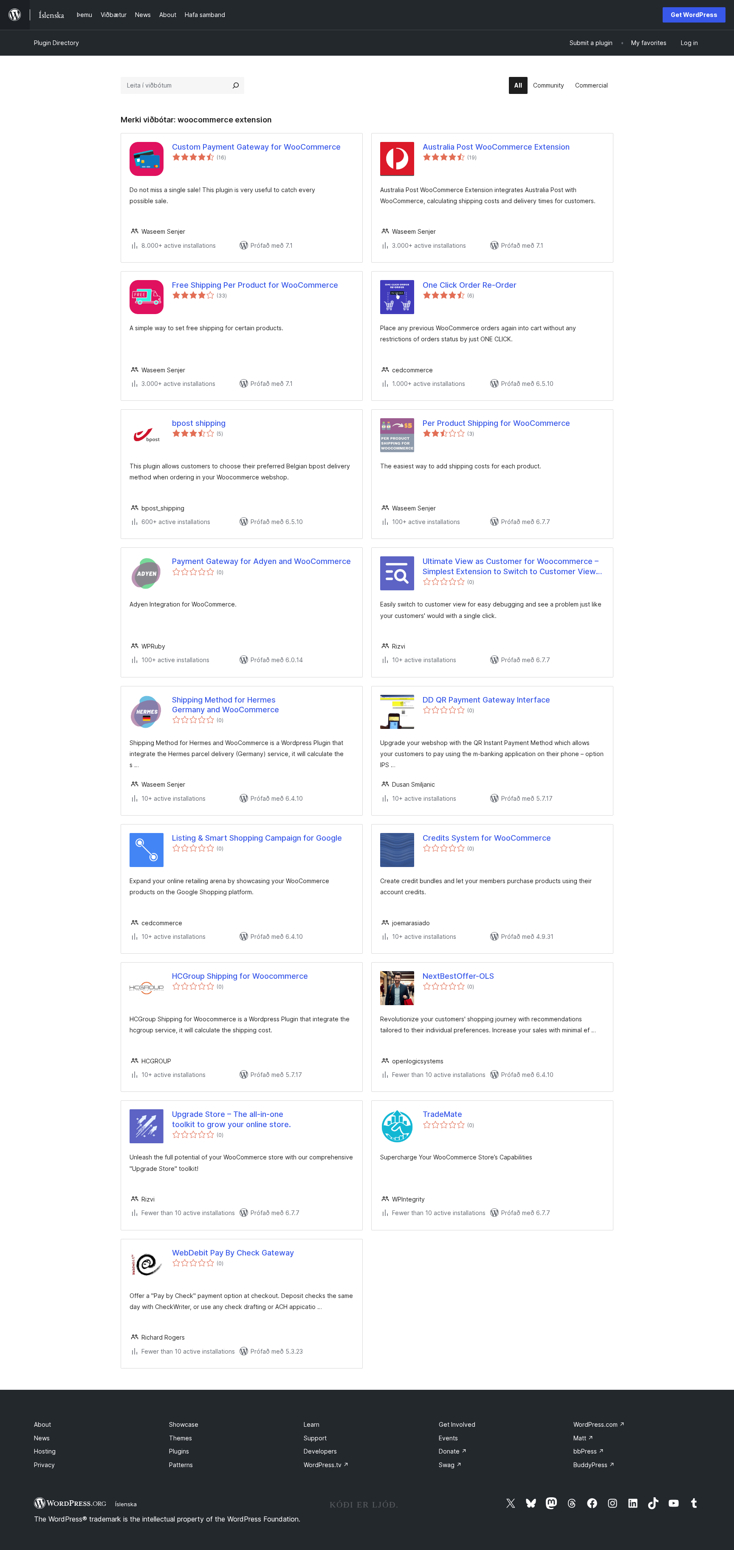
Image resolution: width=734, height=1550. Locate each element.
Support (315, 1438)
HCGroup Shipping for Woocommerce (240, 976)
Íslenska (126, 1504)
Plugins (179, 1451)
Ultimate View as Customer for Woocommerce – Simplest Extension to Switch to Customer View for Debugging (510, 566)
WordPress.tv (326, 1464)
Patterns (181, 1464)
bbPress (588, 1451)
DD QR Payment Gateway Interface (486, 699)
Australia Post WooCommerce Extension (496, 146)
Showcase (183, 1424)
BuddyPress (594, 1464)
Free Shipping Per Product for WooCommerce (255, 285)
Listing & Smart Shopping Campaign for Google (257, 837)
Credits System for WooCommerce (487, 837)
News (42, 1438)
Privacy (44, 1464)
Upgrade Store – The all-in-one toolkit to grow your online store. (231, 1119)
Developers (320, 1451)
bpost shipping (199, 423)
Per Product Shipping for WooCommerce (496, 423)
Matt (583, 1438)
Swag (450, 1464)
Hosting (45, 1451)
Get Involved (457, 1424)
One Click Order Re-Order (470, 285)
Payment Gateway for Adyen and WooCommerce (261, 561)
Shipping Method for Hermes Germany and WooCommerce (225, 704)
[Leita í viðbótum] (235, 85)
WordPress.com (599, 1424)
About (42, 1424)
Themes (180, 1438)
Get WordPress (694, 14)
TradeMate (442, 1114)
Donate (453, 1451)
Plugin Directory (56, 42)
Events (448, 1438)
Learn (311, 1424)
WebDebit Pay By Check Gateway (233, 1252)
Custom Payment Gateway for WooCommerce (256, 146)
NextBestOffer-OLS (458, 976)
